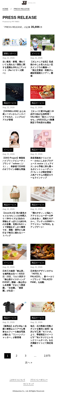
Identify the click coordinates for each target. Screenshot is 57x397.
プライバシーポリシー (39, 380)
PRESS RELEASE (22, 9)
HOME (5, 9)
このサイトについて (17, 380)
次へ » (28, 362)
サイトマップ (28, 384)
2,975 (47, 355)
